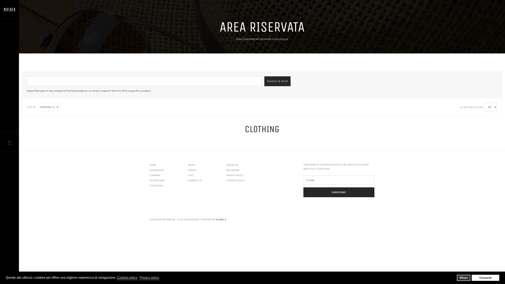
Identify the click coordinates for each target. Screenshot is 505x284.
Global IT (221, 219)
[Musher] (9, 10)
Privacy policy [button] (149, 277)
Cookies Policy (235, 180)
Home (153, 165)
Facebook (232, 165)
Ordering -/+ (47, 107)
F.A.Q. (191, 175)
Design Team (157, 180)
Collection (156, 185)
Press (191, 165)
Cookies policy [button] (127, 277)
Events (192, 170)
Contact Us (195, 180)
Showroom (157, 170)
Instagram (232, 170)
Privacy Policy (234, 175)
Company (155, 175)
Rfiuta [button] (464, 277)
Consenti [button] (485, 277)
